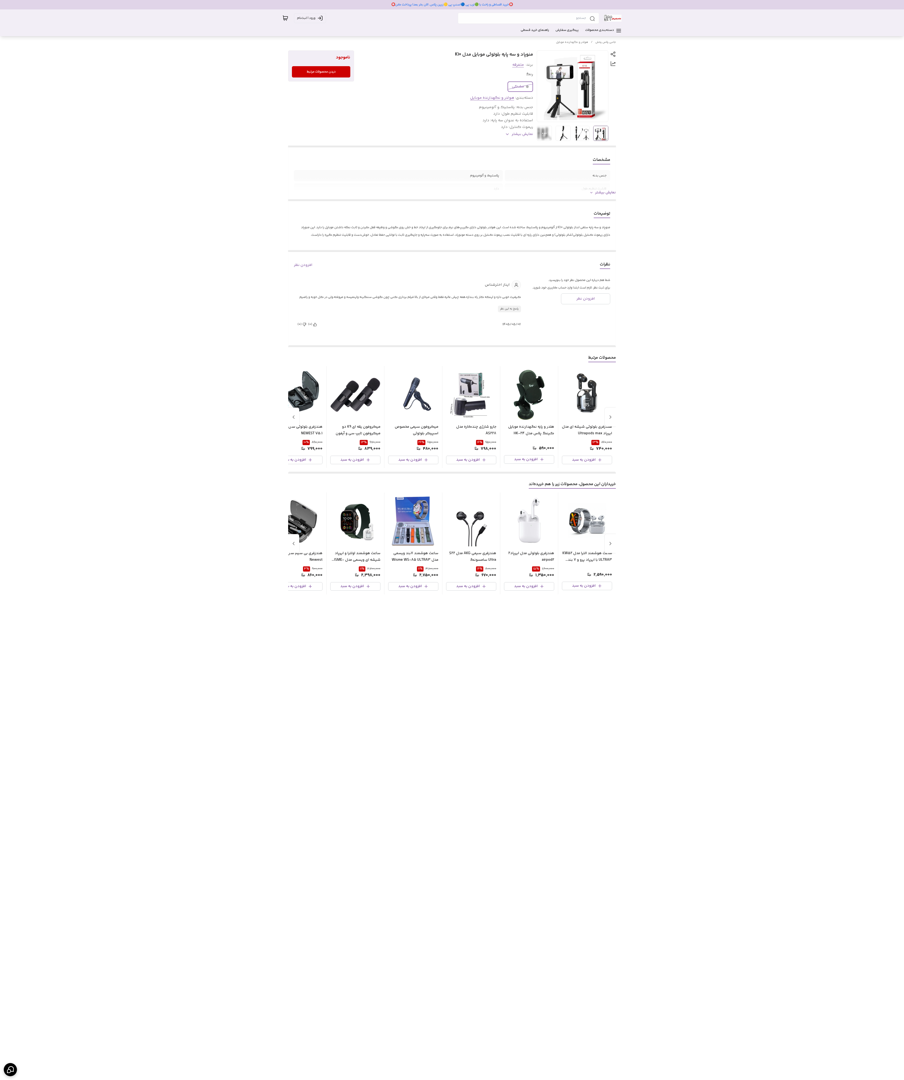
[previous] (610, 417)
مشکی (518, 86)
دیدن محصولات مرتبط (321, 71)
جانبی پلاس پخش (605, 42)
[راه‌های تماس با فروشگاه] (10, 1069)
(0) (310, 324)
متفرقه (518, 65)
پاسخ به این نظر (509, 309)
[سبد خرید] (285, 18)
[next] (293, 417)
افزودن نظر (303, 265)
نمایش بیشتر (605, 192)
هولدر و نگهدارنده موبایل (572, 42)
